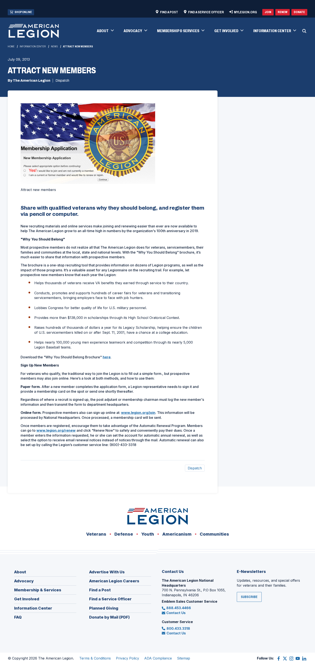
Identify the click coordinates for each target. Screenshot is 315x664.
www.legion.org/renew (56, 430)
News (54, 46)
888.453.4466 (178, 608)
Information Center (33, 46)
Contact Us (176, 613)
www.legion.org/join (138, 412)
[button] (105, 31)
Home (11, 46)
